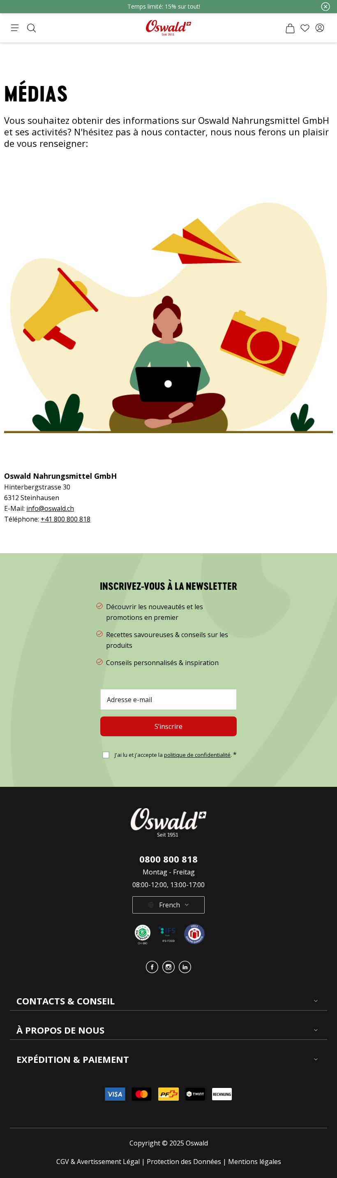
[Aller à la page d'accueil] (168, 28)
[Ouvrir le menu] (15, 28)
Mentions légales (254, 1161)
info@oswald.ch (50, 508)
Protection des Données (184, 1161)
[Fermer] (325, 7)
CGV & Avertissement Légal (98, 1161)
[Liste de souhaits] (305, 28)
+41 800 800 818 (65, 519)
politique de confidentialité (197, 754)
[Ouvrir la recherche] (31, 28)
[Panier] (290, 28)
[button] (319, 28)
